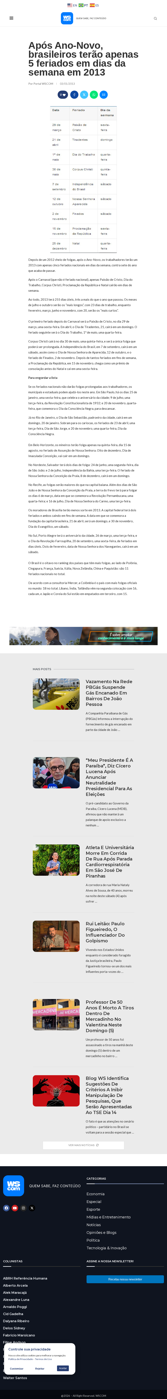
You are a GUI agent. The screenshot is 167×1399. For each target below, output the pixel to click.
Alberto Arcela (15, 1285)
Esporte (93, 1209)
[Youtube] (15, 1208)
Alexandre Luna (16, 1300)
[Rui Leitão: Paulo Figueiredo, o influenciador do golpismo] (56, 936)
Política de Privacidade (20, 1359)
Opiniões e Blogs (101, 1232)
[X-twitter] (32, 1208)
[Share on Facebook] (74, 95)
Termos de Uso (43, 1359)
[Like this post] (64, 95)
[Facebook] (6, 1208)
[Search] (155, 18)
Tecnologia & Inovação (107, 1248)
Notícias (94, 1225)
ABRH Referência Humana (25, 1278)
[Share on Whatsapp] (94, 95)
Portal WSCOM (43, 83)
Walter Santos (15, 1378)
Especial (94, 1202)
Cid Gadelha (13, 1314)
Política (93, 1240)
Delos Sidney (14, 1328)
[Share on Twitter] (84, 95)
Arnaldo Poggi (15, 1307)
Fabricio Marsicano (19, 1335)
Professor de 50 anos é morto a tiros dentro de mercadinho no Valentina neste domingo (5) (110, 1016)
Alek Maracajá (15, 1293)
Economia (96, 1194)
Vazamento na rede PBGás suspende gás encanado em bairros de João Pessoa (109, 693)
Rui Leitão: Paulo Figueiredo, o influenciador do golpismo (105, 932)
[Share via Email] (104, 95)
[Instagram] (23, 1208)
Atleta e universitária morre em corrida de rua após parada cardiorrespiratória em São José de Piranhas (110, 862)
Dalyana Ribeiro (16, 1321)
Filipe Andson (14, 1342)
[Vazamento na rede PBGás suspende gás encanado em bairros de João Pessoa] (56, 694)
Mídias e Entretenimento (109, 1217)
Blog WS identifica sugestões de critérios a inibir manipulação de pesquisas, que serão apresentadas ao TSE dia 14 (109, 1095)
